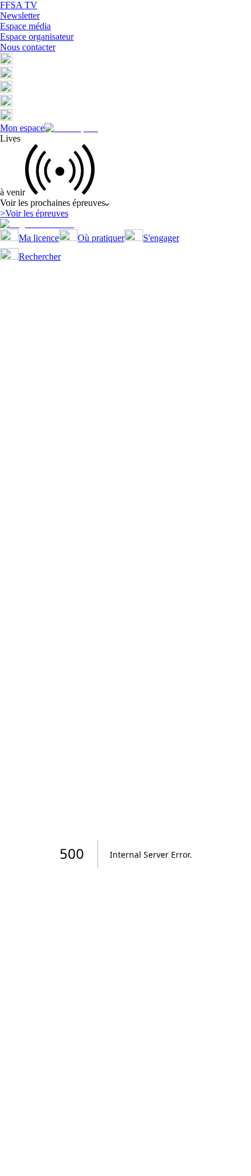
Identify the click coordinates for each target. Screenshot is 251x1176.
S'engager (161, 238)
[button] (6, 61)
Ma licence (39, 238)
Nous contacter (27, 47)
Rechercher (40, 257)
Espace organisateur (37, 37)
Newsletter (20, 15)
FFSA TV (18, 5)
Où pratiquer (101, 238)
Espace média (25, 26)
